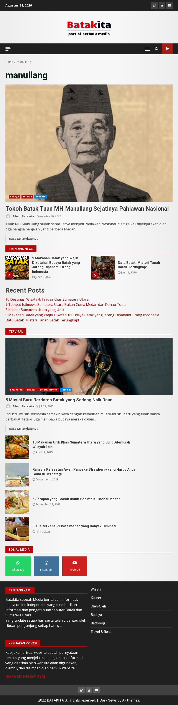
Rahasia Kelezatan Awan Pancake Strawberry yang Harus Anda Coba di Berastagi (17, 475)
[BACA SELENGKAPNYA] (25, 676)
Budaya (14, 196)
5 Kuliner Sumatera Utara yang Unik (34, 309)
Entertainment (48, 389)
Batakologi (16, 389)
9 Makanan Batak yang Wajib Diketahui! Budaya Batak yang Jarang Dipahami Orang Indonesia (17, 268)
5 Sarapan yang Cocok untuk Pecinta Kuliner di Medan (17, 502)
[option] (46, 269)
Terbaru (41, 196)
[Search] (156, 49)
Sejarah (27, 196)
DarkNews (108, 700)
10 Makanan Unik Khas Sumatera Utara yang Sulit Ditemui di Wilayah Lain (17, 447)
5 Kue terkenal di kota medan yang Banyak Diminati (17, 529)
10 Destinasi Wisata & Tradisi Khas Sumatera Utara (47, 299)
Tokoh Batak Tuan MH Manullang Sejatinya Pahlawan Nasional (89, 143)
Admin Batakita (23, 216)
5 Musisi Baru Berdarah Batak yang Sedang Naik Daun (89, 366)
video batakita (167, 48)
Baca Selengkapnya (23, 239)
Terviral (66, 389)
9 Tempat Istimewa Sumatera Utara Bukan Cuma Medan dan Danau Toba (65, 304)
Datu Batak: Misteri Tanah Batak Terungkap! (103, 268)
